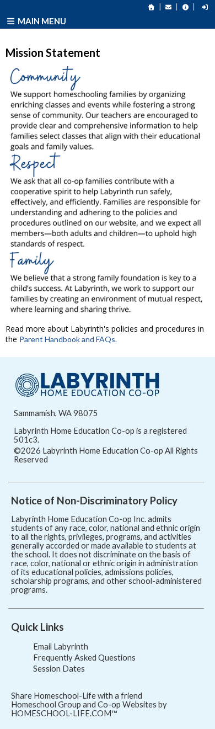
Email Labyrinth (60, 646)
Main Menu (41, 21)
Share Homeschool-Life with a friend (76, 695)
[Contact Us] (169, 6)
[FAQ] (185, 6)
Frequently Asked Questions (84, 657)
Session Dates (59, 668)
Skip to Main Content (96, 459)
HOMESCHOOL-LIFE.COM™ (64, 713)
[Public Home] (151, 6)
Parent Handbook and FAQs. (68, 339)
